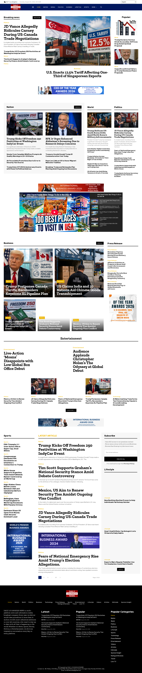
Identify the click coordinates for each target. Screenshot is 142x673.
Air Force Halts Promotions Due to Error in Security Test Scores (23, 162)
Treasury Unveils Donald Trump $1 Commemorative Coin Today (59, 155)
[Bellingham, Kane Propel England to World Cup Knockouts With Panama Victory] (29, 500)
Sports (6, 442)
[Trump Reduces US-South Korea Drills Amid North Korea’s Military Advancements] (99, 120)
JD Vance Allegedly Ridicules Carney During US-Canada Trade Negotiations (21, 32)
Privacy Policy (129, 463)
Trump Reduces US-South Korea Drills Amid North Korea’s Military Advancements (99, 133)
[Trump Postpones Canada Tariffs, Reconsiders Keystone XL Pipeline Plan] (28, 273)
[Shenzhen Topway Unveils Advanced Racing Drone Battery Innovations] (133, 253)
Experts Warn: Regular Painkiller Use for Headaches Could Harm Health (119, 563)
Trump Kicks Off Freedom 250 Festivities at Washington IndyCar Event (22, 52)
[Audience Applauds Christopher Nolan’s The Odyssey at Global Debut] (122, 360)
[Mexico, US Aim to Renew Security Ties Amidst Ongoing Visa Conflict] (88, 315)
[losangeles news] (16, 7)
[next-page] (60, 577)
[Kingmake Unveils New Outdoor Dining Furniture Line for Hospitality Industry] (133, 274)
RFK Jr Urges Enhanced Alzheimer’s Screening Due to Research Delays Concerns (62, 141)
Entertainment (9, 349)
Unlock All (121, 459)
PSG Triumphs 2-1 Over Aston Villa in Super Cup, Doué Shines (12, 447)
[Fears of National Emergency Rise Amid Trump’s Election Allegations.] (71, 386)
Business (77, 68)
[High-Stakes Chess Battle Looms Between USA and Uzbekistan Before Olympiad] (29, 486)
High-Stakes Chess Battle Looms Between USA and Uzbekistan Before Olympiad (12, 488)
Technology (116, 396)
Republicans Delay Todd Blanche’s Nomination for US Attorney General (124, 159)
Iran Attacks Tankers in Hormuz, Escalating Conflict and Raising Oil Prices (98, 150)
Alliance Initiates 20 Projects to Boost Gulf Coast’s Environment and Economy (116, 265)
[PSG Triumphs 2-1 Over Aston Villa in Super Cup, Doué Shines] (29, 446)
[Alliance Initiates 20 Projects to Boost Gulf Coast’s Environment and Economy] (133, 264)
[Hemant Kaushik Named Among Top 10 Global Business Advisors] (133, 285)
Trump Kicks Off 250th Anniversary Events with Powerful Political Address (24, 168)
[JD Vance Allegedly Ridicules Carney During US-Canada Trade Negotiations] (126, 120)
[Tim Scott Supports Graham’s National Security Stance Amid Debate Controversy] (54, 315)
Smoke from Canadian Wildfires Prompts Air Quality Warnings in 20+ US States (24, 155)
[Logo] (72, 593)
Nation (6, 56)
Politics (6, 22)
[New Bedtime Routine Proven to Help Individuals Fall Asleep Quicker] (120, 485)
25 (56, 577)
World (116, 37)
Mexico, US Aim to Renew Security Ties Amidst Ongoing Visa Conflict (14, 401)
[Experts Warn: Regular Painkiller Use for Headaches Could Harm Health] (120, 547)
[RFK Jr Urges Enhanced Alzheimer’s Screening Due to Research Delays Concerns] (64, 123)
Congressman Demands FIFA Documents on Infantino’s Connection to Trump (13, 460)
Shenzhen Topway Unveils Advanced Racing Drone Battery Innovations (117, 254)
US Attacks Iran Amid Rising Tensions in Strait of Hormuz (97, 172)
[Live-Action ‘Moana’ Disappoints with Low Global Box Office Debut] (52, 360)
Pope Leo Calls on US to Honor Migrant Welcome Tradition (61, 162)
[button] (101, 7)
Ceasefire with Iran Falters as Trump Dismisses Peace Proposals (125, 71)
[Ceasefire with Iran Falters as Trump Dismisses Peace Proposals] (126, 56)
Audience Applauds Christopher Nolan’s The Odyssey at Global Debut (88, 361)
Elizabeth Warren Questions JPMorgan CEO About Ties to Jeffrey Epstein (97, 165)
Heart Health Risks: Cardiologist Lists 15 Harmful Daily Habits (120, 532)
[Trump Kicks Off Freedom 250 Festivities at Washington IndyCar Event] (25, 123)
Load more (70, 410)
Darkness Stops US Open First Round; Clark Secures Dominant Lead (12, 513)
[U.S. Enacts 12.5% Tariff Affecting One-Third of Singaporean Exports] (78, 41)
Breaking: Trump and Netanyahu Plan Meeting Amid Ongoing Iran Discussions (61, 168)
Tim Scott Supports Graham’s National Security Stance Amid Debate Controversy (22, 60)
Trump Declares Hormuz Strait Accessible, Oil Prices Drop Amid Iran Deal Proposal (126, 43)
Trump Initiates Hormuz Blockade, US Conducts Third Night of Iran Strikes (97, 158)
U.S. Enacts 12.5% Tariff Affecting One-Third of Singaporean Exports (77, 74)
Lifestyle (107, 498)
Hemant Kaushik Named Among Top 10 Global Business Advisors (116, 286)
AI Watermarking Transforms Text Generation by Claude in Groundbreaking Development (125, 402)
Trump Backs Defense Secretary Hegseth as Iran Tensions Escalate (126, 174)
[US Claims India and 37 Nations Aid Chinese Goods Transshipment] (79, 273)
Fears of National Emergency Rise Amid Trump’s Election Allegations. (124, 152)
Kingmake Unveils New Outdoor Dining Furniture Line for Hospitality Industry (117, 275)
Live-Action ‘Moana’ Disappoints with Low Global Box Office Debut (18, 361)
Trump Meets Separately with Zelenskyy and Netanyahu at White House (125, 167)
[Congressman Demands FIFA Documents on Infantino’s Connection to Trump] (29, 458)
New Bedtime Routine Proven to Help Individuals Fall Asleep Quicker (119, 501)
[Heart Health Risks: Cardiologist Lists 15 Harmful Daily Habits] (120, 516)
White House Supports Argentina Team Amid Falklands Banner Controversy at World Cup (13, 474)
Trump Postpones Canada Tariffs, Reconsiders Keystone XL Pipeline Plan (96, 401)
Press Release (112, 249)
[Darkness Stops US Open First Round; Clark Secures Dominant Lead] (29, 512)
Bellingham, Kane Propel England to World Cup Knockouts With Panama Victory (13, 501)
